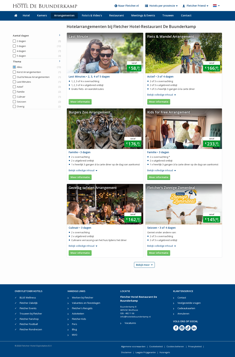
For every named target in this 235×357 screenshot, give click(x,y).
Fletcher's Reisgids (82, 308)
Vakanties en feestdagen (86, 303)
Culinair (39, 96)
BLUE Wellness (28, 297)
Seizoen (39, 101)
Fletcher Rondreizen (31, 329)
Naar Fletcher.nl (128, 5)
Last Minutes (39, 81)
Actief (39, 86)
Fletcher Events (28, 308)
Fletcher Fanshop (29, 319)
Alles (39, 67)
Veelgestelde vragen (189, 303)
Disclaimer (126, 352)
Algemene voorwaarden (133, 346)
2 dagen (39, 41)
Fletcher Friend (196, 5)
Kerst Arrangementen (39, 72)
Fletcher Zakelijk (29, 303)
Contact (186, 15)
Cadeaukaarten (186, 308)
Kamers (42, 15)
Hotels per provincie (162, 5)
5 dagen (39, 55)
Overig (39, 106)
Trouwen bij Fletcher (31, 313)
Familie (39, 91)
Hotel (26, 15)
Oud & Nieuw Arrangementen (39, 77)
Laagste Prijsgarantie (145, 352)
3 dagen (39, 46)
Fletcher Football (29, 324)
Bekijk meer (143, 264)
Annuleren (183, 313)
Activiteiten (78, 313)
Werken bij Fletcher (82, 297)
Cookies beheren (175, 346)
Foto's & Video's (92, 15)
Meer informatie (80, 101)
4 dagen (39, 51)
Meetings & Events (143, 15)
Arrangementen (64, 15)
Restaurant (116, 15)
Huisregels (165, 352)
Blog (74, 329)
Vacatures (130, 323)
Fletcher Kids (79, 319)
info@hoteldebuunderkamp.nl (135, 316)
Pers (74, 324)
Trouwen (168, 15)
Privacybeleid (195, 346)
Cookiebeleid (156, 346)
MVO (74, 334)
